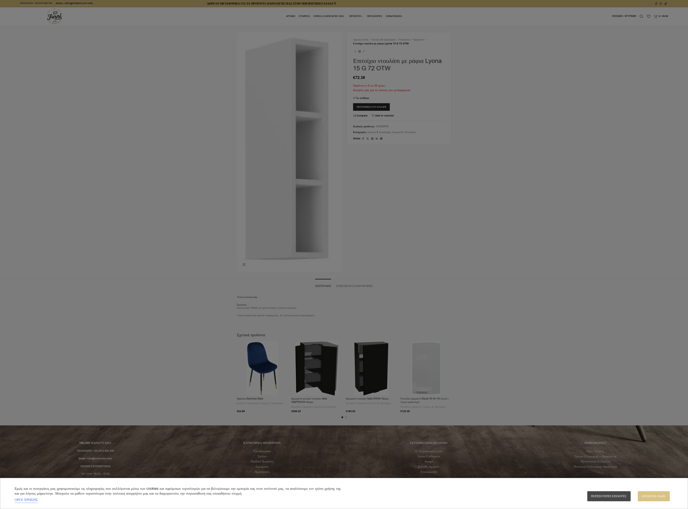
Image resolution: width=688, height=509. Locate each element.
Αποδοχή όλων (653, 496)
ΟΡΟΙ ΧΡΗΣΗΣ (26, 499)
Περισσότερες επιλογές (608, 496)
